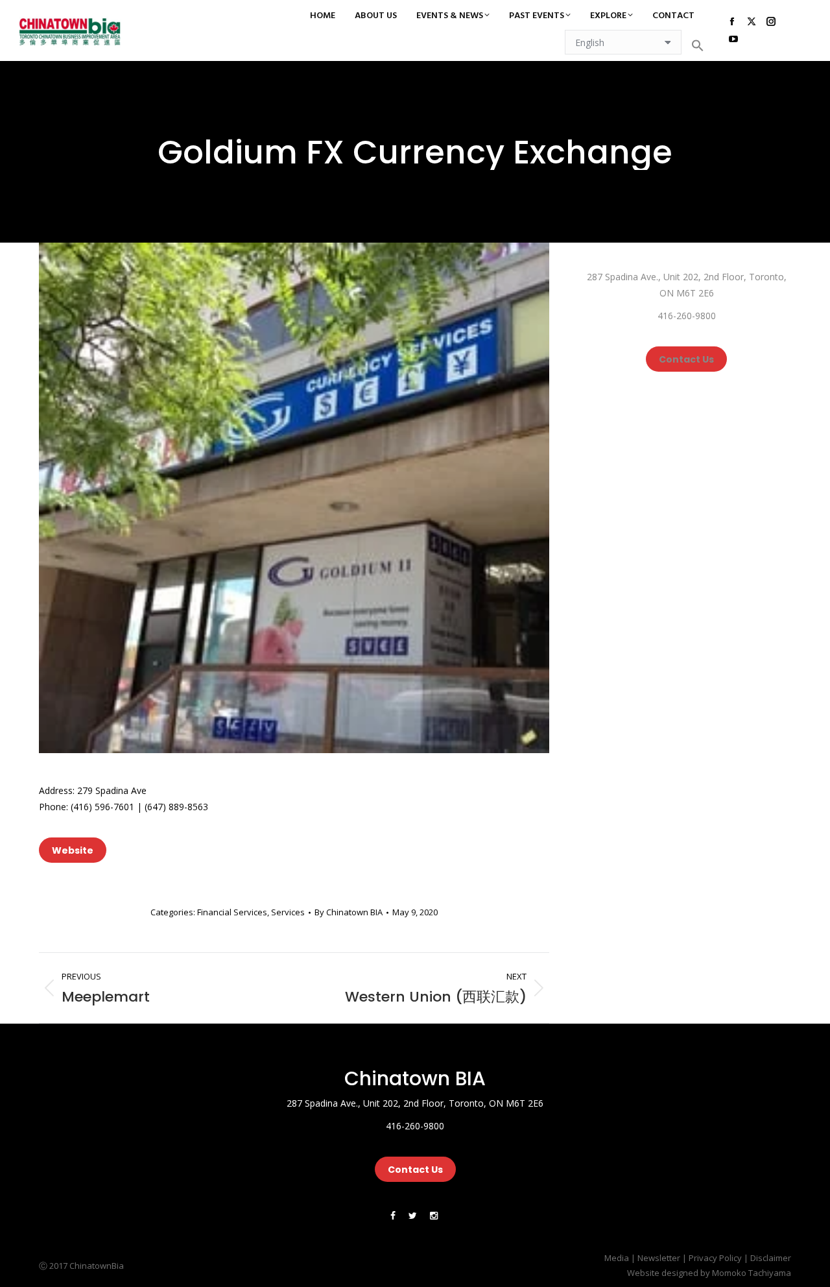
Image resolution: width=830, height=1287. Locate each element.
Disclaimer (770, 1258)
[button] (697, 45)
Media (616, 1258)
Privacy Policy (715, 1258)
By (348, 912)
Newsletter (658, 1258)
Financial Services (232, 912)
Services (288, 912)
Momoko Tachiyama (751, 1273)
